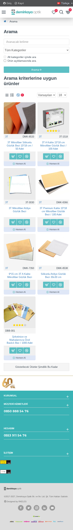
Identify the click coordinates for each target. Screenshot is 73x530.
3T (6, 136)
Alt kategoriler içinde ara (21, 57)
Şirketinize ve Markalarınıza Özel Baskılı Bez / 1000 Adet (20, 339)
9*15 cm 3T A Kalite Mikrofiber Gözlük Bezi (19, 276)
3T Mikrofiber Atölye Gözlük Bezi (20, 210)
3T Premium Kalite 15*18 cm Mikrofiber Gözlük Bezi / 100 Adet (53, 211)
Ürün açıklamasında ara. (22, 60)
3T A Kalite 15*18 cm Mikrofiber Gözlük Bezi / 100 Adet (53, 145)
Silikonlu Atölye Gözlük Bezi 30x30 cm (53, 276)
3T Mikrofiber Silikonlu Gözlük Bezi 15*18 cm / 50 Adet (20, 145)
